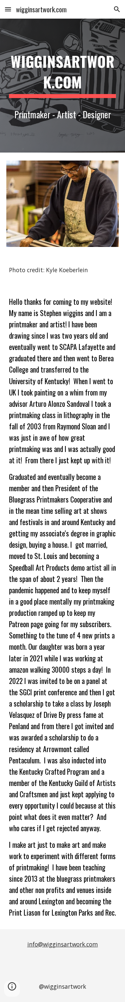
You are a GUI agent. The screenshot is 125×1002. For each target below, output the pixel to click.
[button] (8, 9)
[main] (62, 74)
